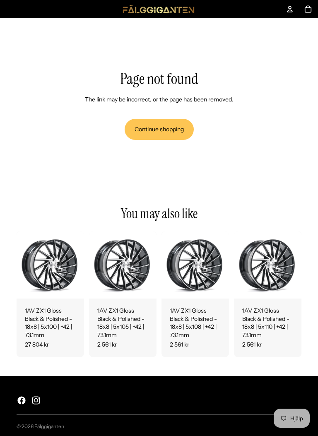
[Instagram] (36, 400)
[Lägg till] (71, 285)
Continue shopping (159, 129)
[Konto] (290, 9)
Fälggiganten (49, 426)
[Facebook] (21, 400)
